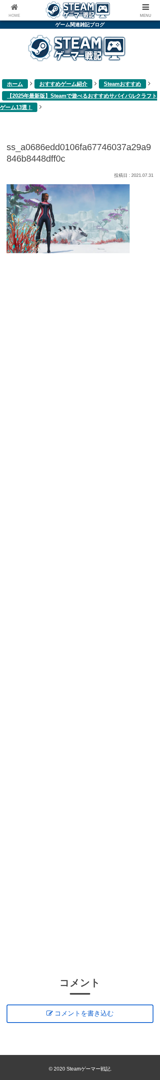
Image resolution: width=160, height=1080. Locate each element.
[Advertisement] (80, 613)
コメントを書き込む (84, 1013)
